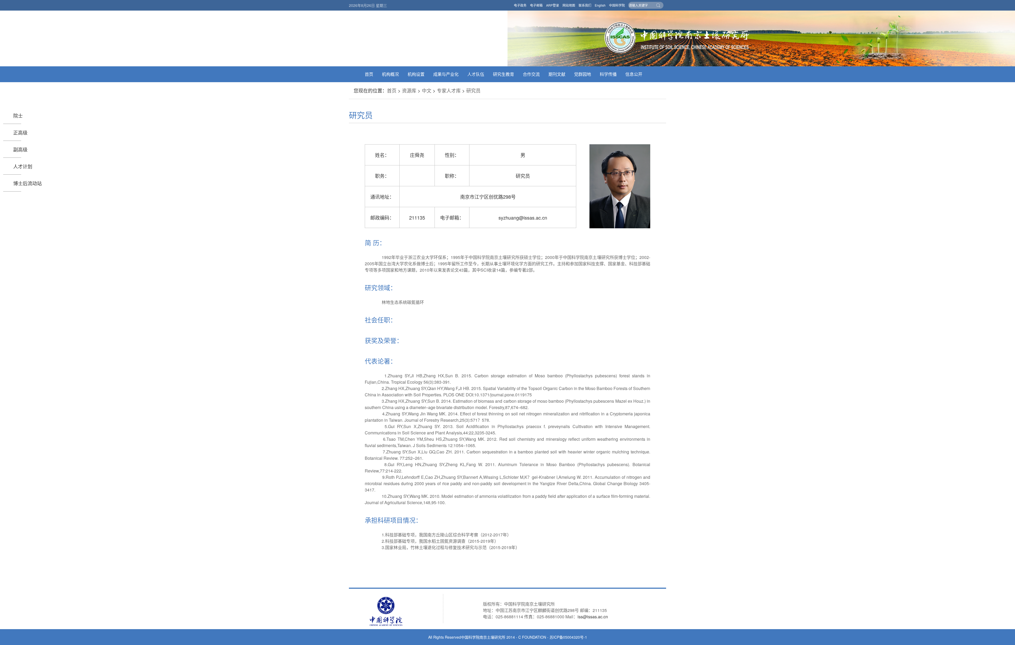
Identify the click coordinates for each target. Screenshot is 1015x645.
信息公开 (633, 74)
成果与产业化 (446, 74)
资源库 (409, 90)
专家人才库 (449, 90)
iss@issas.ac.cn (593, 617)
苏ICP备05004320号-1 (568, 637)
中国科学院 (617, 5)
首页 (369, 74)
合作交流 (531, 74)
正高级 (20, 132)
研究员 (473, 90)
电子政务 (520, 5)
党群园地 (582, 74)
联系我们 (585, 5)
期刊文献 (556, 74)
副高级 (20, 149)
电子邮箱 (536, 5)
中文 (426, 90)
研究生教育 (503, 74)
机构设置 (416, 74)
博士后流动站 (27, 183)
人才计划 (22, 166)
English (600, 5)
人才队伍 (475, 74)
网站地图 (568, 5)
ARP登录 (552, 5)
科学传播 (608, 74)
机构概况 (390, 74)
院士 (18, 115)
